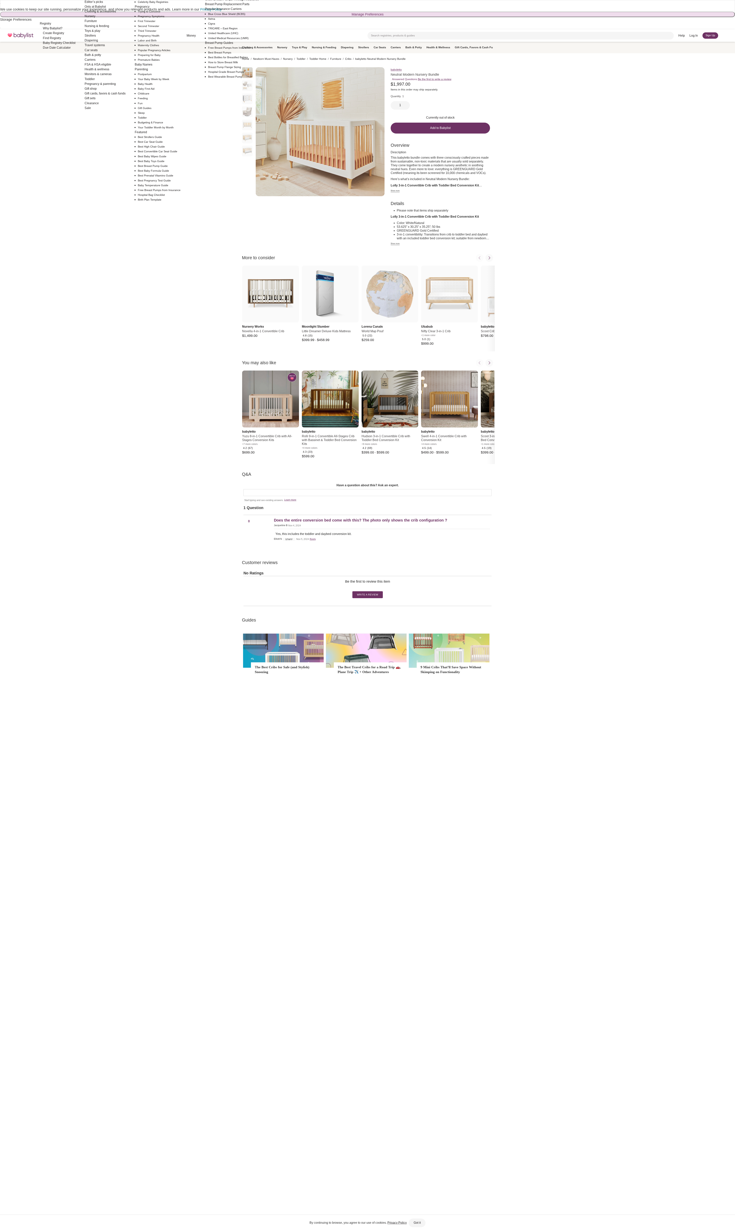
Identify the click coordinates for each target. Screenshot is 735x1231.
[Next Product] (489, 258)
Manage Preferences (368, 14)
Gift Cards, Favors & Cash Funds (476, 47)
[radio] (247, 85)
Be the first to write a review (434, 79)
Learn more (290, 500)
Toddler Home (317, 58)
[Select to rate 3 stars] (367, 587)
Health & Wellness (438, 47)
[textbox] (367, 492)
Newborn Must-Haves (266, 58)
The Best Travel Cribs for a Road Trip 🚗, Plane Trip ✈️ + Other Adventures (369, 669)
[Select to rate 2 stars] (365, 587)
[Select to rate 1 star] (364, 587)
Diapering (347, 47)
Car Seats (380, 47)
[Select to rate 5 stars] (370, 587)
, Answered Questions (404, 79)
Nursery (282, 47)
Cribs (348, 58)
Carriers (396, 47)
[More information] (439, 89)
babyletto (396, 69)
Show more (395, 191)
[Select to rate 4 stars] (368, 587)
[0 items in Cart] (725, 35)
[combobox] (521, 36)
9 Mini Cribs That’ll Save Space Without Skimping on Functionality (451, 669)
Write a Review (367, 594)
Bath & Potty (413, 47)
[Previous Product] (479, 258)
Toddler (300, 58)
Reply (313, 539)
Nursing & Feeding (324, 47)
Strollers (363, 47)
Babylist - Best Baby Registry (20, 35)
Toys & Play (299, 47)
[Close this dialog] (0, 3)
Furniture (335, 58)
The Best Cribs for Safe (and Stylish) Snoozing (282, 669)
